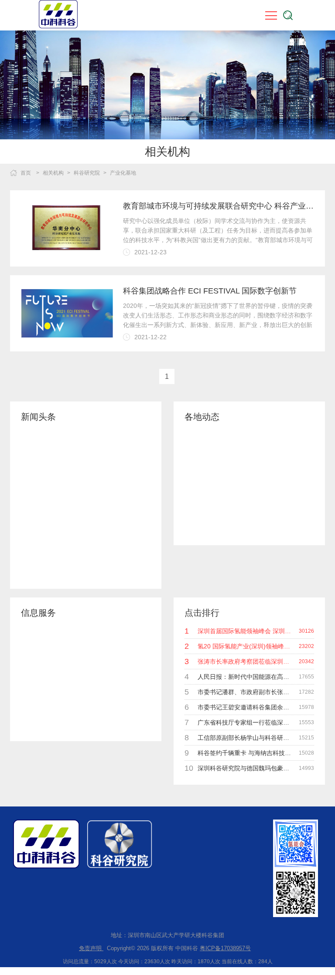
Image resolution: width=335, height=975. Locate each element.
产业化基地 (123, 173)
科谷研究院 (87, 173)
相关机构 (53, 173)
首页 (26, 173)
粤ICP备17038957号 (225, 948)
